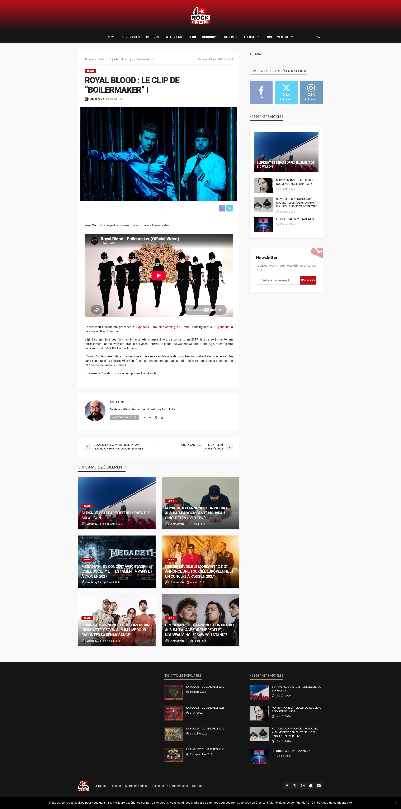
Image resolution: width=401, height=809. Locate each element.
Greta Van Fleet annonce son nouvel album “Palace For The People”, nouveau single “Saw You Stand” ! (200, 630)
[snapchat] (310, 785)
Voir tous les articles (124, 417)
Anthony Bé (97, 98)
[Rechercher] (319, 36)
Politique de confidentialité (170, 785)
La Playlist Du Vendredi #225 (205, 707)
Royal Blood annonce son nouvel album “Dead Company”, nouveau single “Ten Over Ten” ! (196, 513)
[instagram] (162, 417)
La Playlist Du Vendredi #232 (205, 728)
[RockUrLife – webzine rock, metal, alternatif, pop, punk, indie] (83, 785)
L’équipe (115, 785)
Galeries (230, 37)
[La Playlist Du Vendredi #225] (173, 713)
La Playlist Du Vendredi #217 (205, 686)
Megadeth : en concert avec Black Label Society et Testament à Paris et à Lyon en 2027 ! (116, 571)
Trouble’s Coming (163, 327)
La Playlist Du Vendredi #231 (205, 749)
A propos (100, 785)
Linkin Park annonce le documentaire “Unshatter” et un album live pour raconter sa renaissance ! (116, 630)
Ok (313, 802)
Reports (152, 37)
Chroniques (131, 37)
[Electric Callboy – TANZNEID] (263, 224)
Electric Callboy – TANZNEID (295, 219)
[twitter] (156, 417)
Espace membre (277, 37)
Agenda (249, 37)
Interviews (173, 37)
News (111, 37)
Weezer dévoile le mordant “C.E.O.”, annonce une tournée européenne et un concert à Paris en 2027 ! (199, 571)
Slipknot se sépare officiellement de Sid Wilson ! (115, 515)
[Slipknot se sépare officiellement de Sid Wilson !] (117, 503)
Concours (210, 37)
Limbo (185, 327)
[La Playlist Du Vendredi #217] (173, 692)
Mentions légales (136, 785)
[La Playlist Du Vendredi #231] (173, 755)
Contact (197, 785)
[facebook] (150, 417)
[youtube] (318, 785)
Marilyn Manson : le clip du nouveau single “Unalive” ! (294, 182)
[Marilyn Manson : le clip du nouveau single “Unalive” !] (263, 185)
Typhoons (142, 327)
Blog (192, 37)
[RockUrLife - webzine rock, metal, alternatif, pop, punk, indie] (200, 16)
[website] (144, 417)
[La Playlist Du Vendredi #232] (173, 734)
